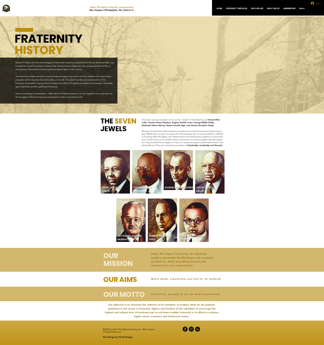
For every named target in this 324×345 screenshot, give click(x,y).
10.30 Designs (125, 337)
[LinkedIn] (197, 329)
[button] (257, 8)
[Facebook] (185, 329)
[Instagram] (191, 329)
